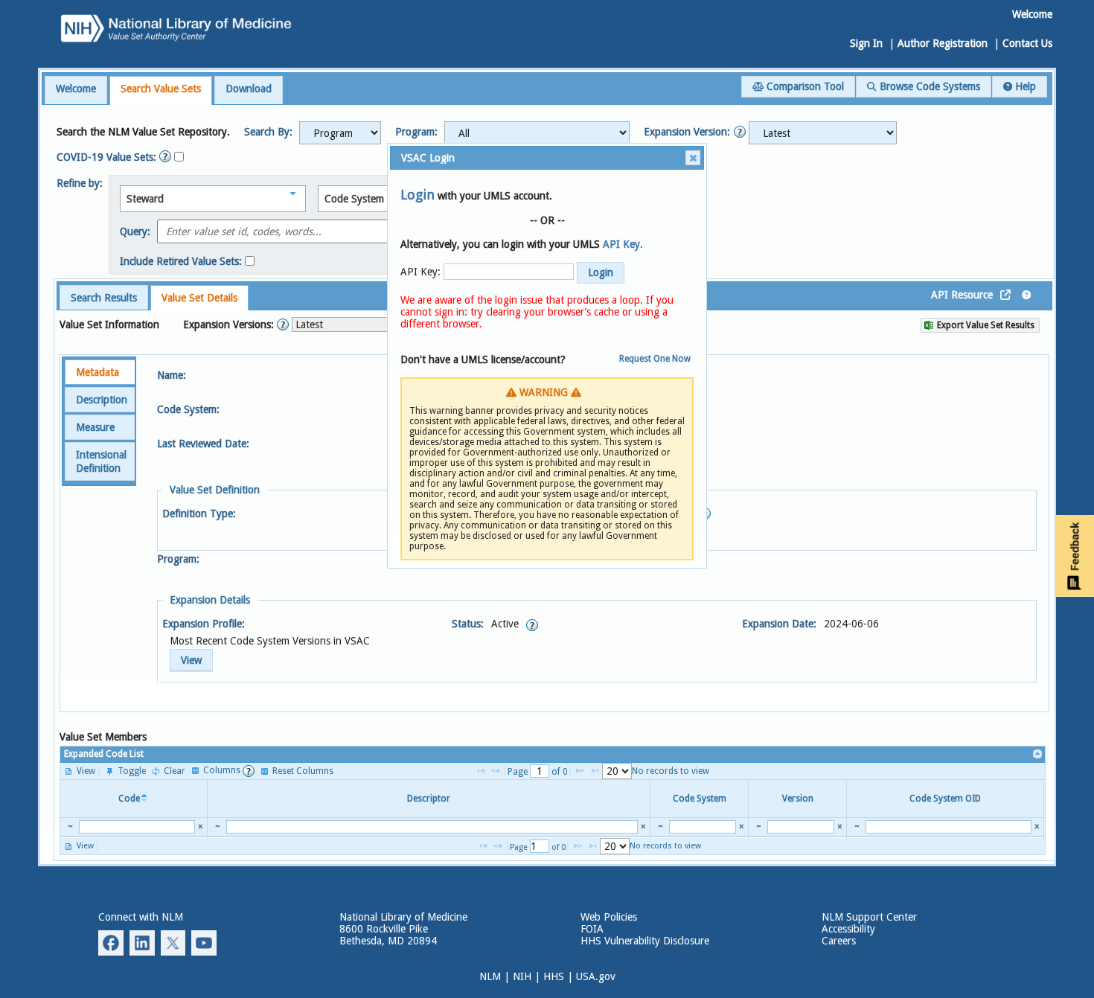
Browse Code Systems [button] (928, 86)
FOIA (592, 929)
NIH (522, 976)
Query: (135, 231)
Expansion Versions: (230, 324)
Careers (839, 941)
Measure (95, 427)
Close (692, 157)
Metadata (97, 372)
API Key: (420, 272)
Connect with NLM (140, 917)
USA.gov (595, 976)
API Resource (962, 295)
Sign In (866, 43)
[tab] (76, 90)
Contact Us (1027, 43)
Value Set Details (199, 298)
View (191, 660)
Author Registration (943, 43)
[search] (137, 827)
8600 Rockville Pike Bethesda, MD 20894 (388, 935)
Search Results (104, 298)
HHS (553, 976)
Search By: (268, 132)
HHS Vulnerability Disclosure (644, 941)
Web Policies (608, 917)
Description (101, 400)
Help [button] (1024, 86)
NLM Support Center (869, 917)
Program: (416, 132)
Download (248, 89)
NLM (490, 976)
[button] (340, 132)
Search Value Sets (161, 89)
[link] (1037, 754)
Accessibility (848, 929)
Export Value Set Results (984, 325)
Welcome (76, 89)
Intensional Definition (101, 461)
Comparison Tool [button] (804, 86)
